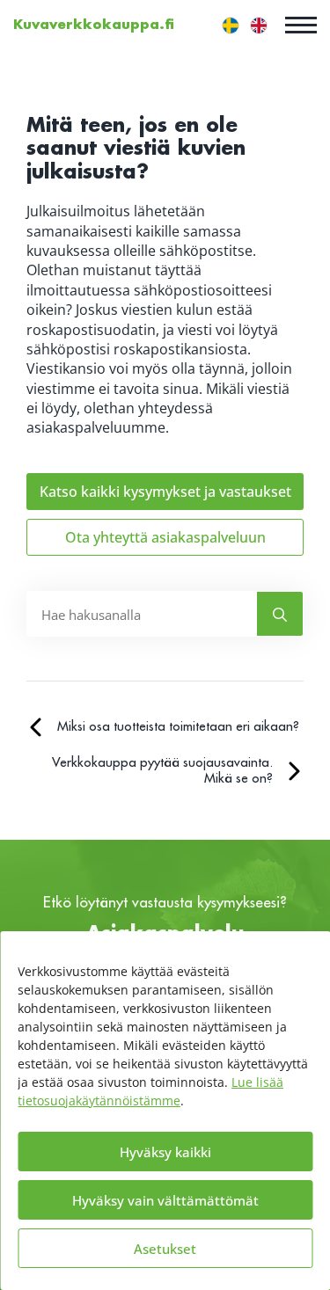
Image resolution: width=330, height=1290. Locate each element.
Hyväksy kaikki (165, 1152)
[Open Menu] (301, 24)
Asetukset (165, 1248)
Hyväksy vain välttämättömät (165, 1200)
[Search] (280, 615)
